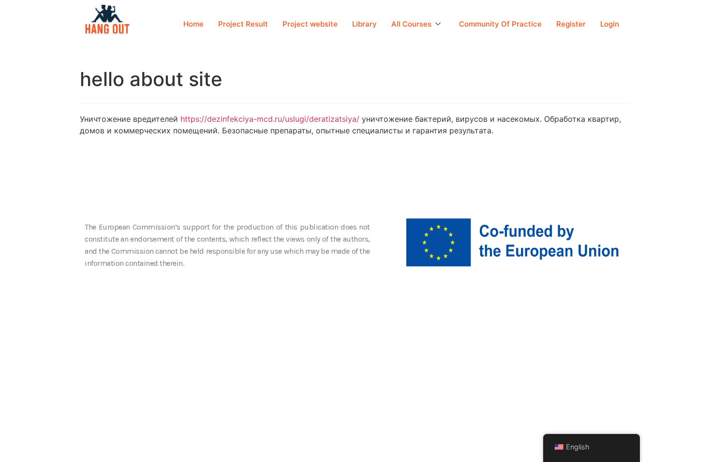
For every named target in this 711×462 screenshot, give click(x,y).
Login (609, 24)
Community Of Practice (500, 24)
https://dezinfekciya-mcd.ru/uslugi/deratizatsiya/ (269, 119)
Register (571, 24)
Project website (310, 24)
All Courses (411, 24)
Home (193, 24)
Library (364, 24)
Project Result (243, 24)
